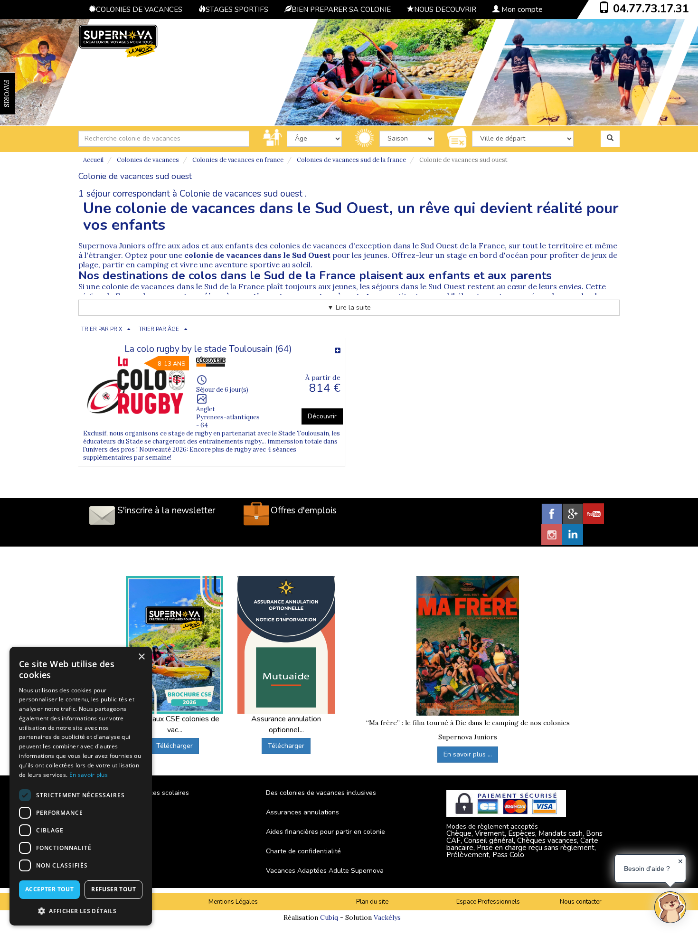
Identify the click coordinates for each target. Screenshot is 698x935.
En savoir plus (88, 775)
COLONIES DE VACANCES (139, 9)
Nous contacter (581, 901)
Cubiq (329, 917)
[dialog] (80, 786)
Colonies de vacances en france (237, 160)
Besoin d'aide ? (647, 868)
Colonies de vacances (148, 160)
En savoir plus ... (467, 754)
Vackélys (387, 917)
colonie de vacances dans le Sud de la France (183, 286)
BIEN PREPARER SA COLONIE (341, 9)
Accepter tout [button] (49, 889)
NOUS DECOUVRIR (445, 9)
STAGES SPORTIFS (237, 9)
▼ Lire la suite (349, 307)
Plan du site (372, 901)
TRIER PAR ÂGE (159, 329)
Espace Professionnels (488, 901)
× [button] (141, 657)
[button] (80, 910)
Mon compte (521, 9)
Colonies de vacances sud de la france (351, 160)
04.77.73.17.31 (651, 8)
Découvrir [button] (322, 416)
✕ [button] (680, 861)
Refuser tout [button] (113, 889)
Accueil (93, 160)
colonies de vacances (309, 245)
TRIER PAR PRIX (101, 329)
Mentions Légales (233, 901)
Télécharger (174, 745)
